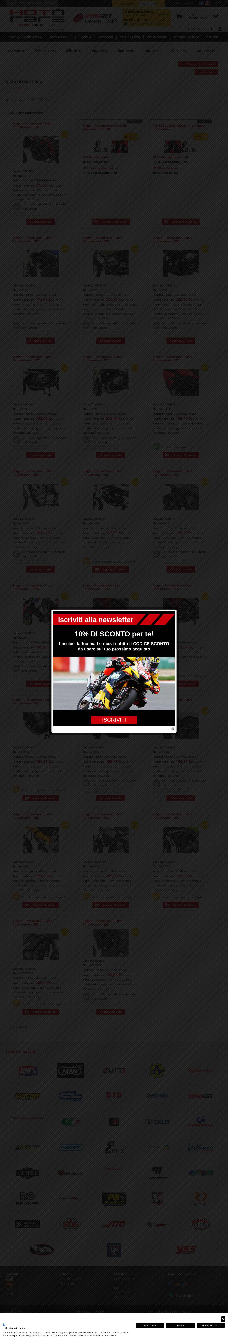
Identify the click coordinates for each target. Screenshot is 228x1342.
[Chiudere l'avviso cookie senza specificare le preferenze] (223, 1319)
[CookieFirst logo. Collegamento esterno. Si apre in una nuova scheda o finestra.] (4, 1324)
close (173, 729)
